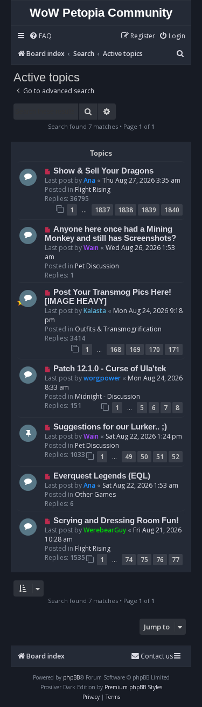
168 (115, 349)
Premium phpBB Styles (133, 687)
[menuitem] (40, 36)
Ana (89, 180)
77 (175, 559)
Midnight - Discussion (107, 396)
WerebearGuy (104, 530)
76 (160, 559)
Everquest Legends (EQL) (101, 476)
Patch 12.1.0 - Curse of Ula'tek (109, 368)
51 (160, 456)
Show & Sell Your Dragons (103, 171)
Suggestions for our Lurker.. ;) (110, 426)
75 (144, 559)
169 (135, 349)
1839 (148, 209)
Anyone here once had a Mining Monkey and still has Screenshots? (110, 233)
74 (129, 559)
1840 (171, 209)
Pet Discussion (97, 266)
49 (129, 456)
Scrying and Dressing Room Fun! (116, 520)
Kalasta (94, 310)
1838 (125, 209)
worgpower (102, 378)
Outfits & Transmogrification (118, 329)
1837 (102, 209)
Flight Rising (92, 189)
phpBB (71, 677)
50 (144, 456)
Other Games (95, 494)
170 (154, 349)
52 (175, 456)
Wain (91, 247)
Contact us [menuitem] (157, 656)
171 (173, 349)
